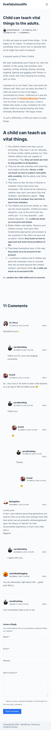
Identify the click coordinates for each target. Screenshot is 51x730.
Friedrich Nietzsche (28, 98)
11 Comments (24, 33)
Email (6, 649)
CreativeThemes (10, 727)
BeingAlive (14, 501)
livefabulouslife (15, 4)
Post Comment (12, 711)
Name (6, 637)
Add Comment (10, 673)
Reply (44, 326)
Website (6, 660)
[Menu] (47, 4)
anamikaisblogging (18, 573)
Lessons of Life (9, 33)
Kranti (12, 375)
